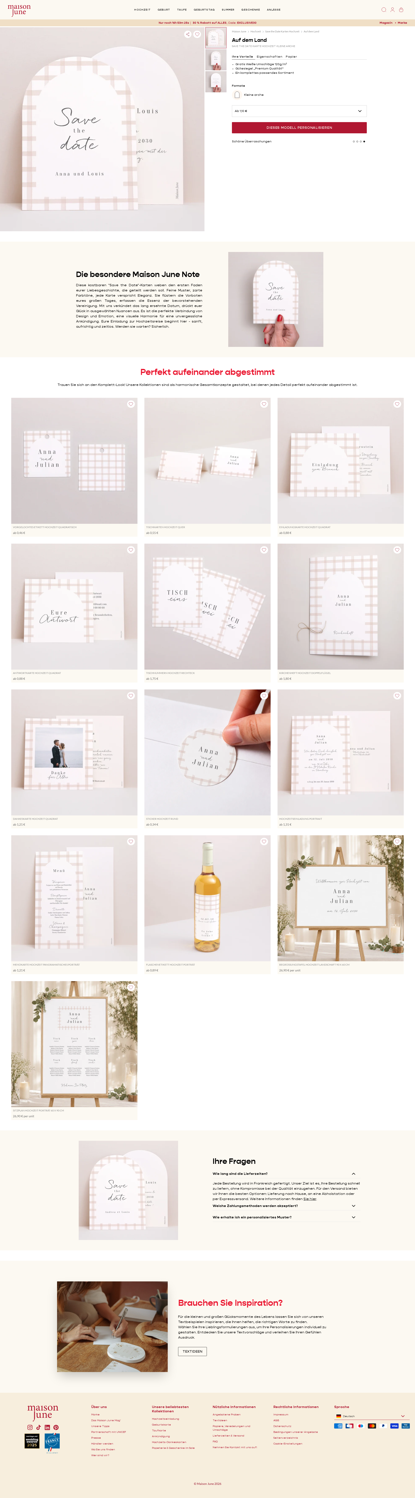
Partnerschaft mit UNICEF (108, 1431)
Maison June (239, 31)
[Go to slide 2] (357, 141)
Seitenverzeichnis (285, 1437)
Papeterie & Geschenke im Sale (173, 1447)
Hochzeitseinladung (165, 1418)
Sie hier (309, 1199)
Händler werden (102, 1443)
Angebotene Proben (227, 1414)
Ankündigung (161, 1436)
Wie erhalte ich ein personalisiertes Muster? (252, 1217)
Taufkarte (159, 1430)
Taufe (182, 9)
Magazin (386, 23)
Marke (402, 23)
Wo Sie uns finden (103, 1449)
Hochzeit (142, 9)
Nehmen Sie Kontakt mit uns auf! (235, 1447)
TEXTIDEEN (192, 1351)
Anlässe (274, 9)
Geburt (164, 9)
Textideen (220, 1420)
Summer (228, 9)
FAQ (215, 1441)
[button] (247, 23)
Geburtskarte (161, 1424)
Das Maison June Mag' (106, 1420)
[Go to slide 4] (364, 141)
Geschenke (250, 9)
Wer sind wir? (100, 1455)
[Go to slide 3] (361, 141)
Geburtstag (204, 9)
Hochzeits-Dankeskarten (169, 1442)
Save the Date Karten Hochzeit (282, 31)
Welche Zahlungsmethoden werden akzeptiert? (255, 1206)
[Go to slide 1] (354, 141)
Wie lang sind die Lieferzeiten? (240, 1173)
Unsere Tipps (100, 1426)
